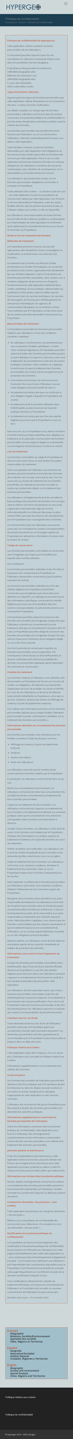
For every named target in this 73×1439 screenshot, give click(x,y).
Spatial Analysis (19, 1373)
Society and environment (24, 1370)
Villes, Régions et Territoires (26, 1341)
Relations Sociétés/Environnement (30, 1336)
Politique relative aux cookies (20, 1397)
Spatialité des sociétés (23, 1338)
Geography (16, 1368)
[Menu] (66, 4)
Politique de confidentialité (22, 19)
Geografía (15, 1350)
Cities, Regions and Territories (27, 1375)
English (11, 1365)
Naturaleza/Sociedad (22, 1353)
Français (12, 1331)
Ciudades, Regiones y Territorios (29, 1358)
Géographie (16, 1333)
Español (12, 1348)
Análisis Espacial (19, 1356)
